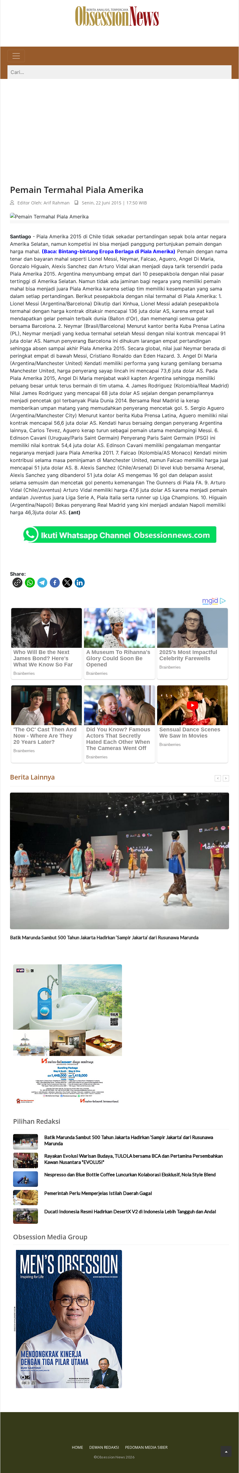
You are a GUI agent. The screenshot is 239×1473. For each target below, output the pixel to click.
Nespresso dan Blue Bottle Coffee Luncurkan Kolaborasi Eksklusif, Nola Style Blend (130, 1174)
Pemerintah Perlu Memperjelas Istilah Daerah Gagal (98, 1193)
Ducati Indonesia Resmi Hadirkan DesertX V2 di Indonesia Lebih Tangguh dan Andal (130, 1211)
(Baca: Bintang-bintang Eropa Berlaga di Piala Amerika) (109, 251)
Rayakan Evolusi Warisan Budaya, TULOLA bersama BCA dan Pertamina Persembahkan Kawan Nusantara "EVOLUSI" (133, 1159)
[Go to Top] (226, 1451)
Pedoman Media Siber (146, 1447)
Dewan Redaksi (104, 1447)
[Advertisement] (119, 125)
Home (77, 1447)
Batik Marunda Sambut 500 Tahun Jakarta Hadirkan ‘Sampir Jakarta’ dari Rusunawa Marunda (104, 937)
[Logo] (117, 15)
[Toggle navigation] (16, 56)
